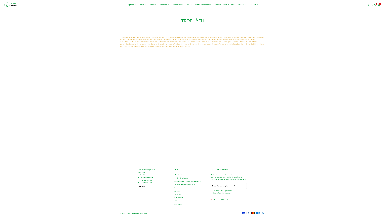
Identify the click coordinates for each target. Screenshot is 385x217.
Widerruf (177, 188)
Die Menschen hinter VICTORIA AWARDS (187, 181)
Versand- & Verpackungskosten (184, 184)
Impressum (178, 204)
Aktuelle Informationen (181, 175)
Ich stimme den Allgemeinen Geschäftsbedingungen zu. (222, 192)
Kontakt (176, 191)
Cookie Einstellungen (181, 178)
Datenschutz (178, 198)
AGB (175, 201)
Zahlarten (177, 194)
